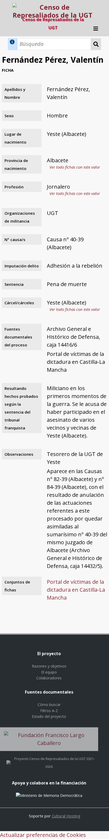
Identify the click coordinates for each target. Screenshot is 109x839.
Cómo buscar (49, 704)
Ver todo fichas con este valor (74, 167)
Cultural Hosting (66, 815)
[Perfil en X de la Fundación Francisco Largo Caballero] (8, 758)
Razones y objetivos (49, 666)
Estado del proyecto (49, 716)
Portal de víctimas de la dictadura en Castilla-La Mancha (76, 589)
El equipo (49, 672)
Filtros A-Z (49, 710)
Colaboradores (49, 677)
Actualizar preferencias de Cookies (43, 834)
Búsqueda (96, 44)
